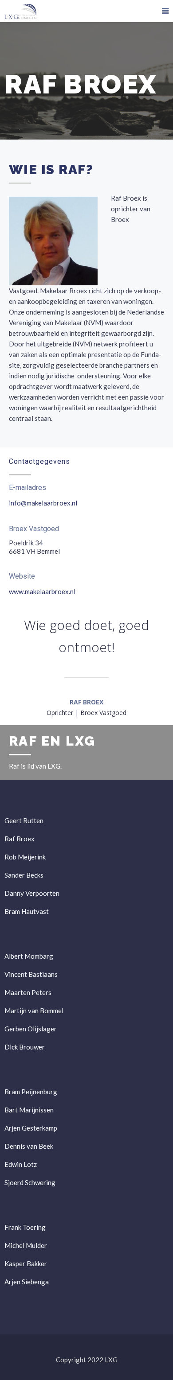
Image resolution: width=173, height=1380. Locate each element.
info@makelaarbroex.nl (43, 503)
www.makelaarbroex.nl (42, 591)
